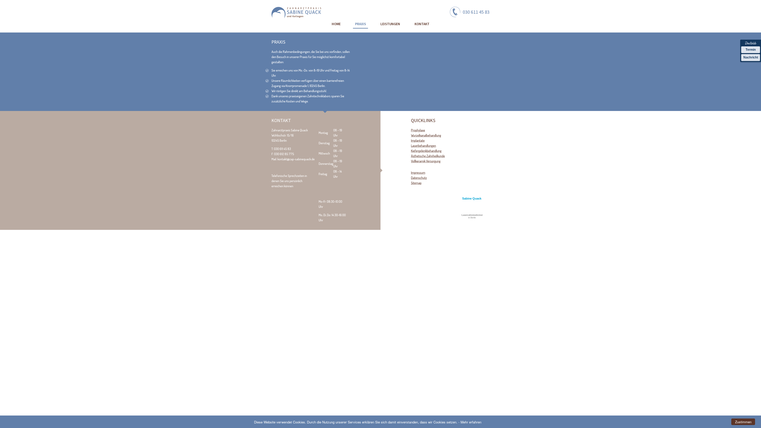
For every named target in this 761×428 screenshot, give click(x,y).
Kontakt (422, 24)
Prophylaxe (418, 130)
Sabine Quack (471, 198)
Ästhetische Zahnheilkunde (428, 156)
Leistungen (390, 24)
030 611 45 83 (476, 12)
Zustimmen (743, 421)
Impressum (418, 173)
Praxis (360, 24)
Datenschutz (419, 178)
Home (336, 24)
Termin (751, 49)
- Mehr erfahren (469, 421)
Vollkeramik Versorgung (426, 161)
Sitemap (416, 183)
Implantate (418, 140)
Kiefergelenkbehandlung (426, 151)
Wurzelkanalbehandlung (426, 135)
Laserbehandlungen (423, 146)
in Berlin (472, 216)
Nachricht (750, 57)
